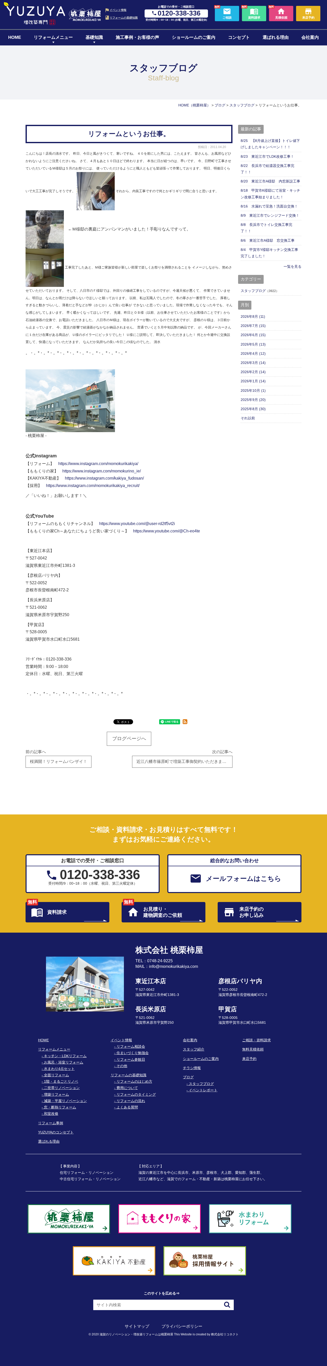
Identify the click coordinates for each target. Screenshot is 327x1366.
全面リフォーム (56, 1075)
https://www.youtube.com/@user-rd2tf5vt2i (137, 523)
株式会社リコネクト (225, 1334)
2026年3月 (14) (253, 363)
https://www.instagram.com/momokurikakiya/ (98, 463)
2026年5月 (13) (253, 344)
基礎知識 (94, 37)
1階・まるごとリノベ (61, 1081)
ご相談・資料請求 (256, 1040)
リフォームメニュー (53, 37)
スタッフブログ (253, 291)
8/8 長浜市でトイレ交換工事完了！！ (266, 228)
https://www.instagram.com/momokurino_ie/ (101, 471)
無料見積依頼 (253, 1049)
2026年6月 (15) (253, 335)
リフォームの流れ (130, 1101)
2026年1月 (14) (253, 381)
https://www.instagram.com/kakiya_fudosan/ (104, 478)
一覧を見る (292, 266)
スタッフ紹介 (193, 1049)
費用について (127, 1088)
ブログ (188, 1077)
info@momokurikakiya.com (173, 966)
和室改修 (51, 1114)
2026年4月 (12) (253, 353)
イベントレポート (203, 1090)
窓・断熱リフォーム (60, 1107)
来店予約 (249, 1059)
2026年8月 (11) (253, 316)
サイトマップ (137, 1326)
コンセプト (239, 37)
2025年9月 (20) (253, 400)
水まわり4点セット (59, 1069)
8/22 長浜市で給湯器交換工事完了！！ (267, 169)
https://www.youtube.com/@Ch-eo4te (166, 531)
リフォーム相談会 (130, 1046)
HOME (14, 37)
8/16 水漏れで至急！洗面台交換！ (269, 206)
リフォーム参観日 (130, 1059)
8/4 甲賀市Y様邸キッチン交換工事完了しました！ (269, 253)
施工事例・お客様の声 (137, 37)
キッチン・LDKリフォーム (65, 1056)
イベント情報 (118, 9)
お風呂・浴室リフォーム (63, 1062)
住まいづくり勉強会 (132, 1053)
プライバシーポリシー (181, 1326)
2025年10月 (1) (253, 390)
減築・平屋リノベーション (65, 1101)
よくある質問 (127, 1107)
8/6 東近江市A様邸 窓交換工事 (268, 240)
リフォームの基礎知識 (124, 17)
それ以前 (248, 418)
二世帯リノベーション (62, 1088)
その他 (121, 1066)
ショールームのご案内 (193, 37)
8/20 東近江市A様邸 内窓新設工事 (270, 181)
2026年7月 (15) (253, 326)
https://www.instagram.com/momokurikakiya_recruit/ (92, 485)
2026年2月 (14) (253, 372)
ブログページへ (129, 738)
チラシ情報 (192, 1068)
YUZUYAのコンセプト (56, 1132)
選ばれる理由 (276, 37)
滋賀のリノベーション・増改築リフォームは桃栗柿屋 (136, 1334)
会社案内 (310, 37)
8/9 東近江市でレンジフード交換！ (270, 215)
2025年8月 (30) (253, 409)
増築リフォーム (56, 1094)
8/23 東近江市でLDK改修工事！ (267, 156)
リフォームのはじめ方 (134, 1081)
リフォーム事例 (50, 1123)
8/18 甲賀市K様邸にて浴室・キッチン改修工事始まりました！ (270, 193)
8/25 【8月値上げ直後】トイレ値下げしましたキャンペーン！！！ (270, 144)
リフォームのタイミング (136, 1094)
